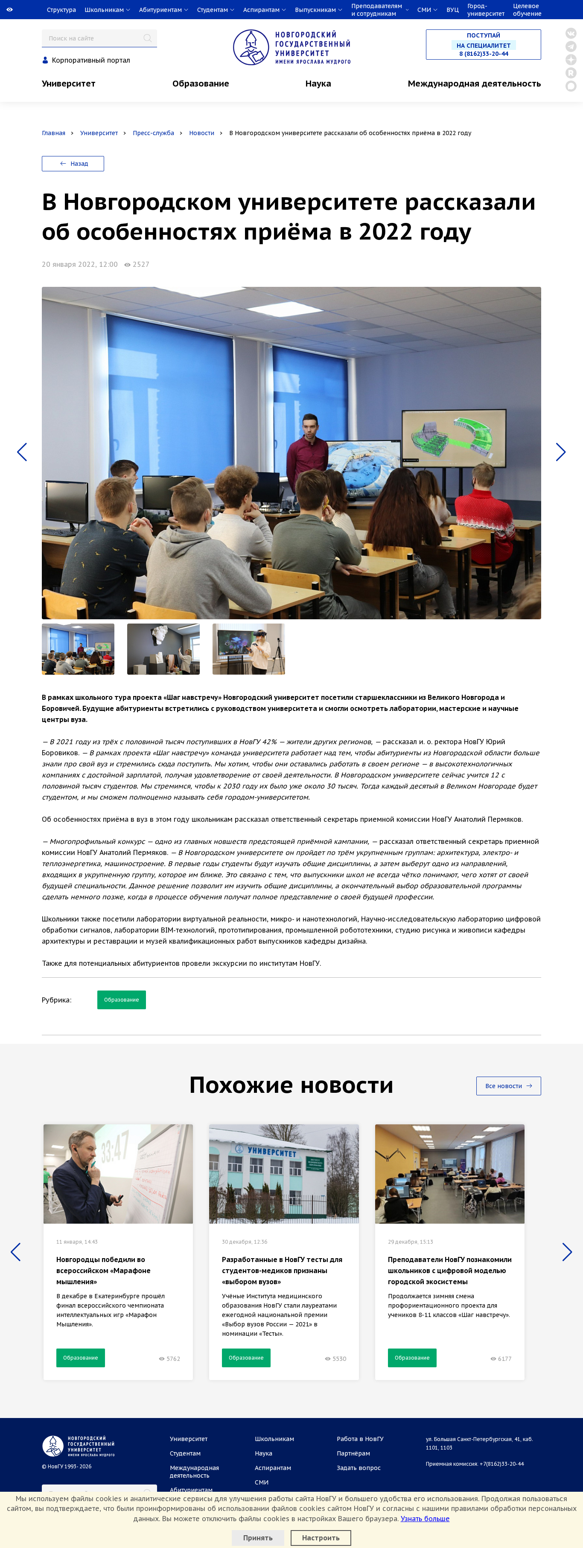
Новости (201, 133)
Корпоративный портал (91, 60)
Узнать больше (425, 1518)
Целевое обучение (527, 9)
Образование (200, 83)
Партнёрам (353, 1453)
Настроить (321, 1538)
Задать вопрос (359, 1468)
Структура (61, 10)
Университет (69, 83)
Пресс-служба (153, 133)
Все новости (504, 1086)
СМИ (261, 1482)
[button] (22, 452)
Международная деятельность (474, 83)
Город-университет (485, 9)
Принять (258, 1538)
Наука (318, 83)
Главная (53, 133)
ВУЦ (452, 10)
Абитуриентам (191, 1490)
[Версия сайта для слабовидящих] (1, 10)
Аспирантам (273, 1468)
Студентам (185, 1453)
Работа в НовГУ (360, 1439)
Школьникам (274, 1439)
